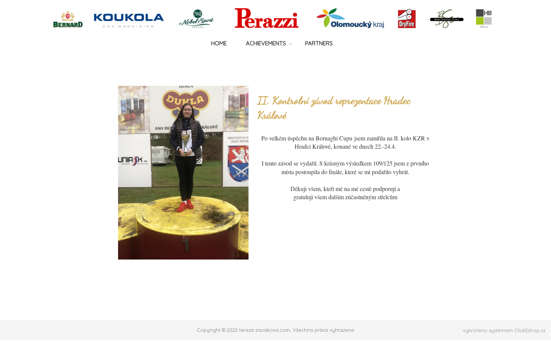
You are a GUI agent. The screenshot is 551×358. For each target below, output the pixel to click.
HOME (219, 43)
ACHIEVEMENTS (266, 43)
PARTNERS (319, 43)
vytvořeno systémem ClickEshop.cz (504, 330)
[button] (345, 197)
